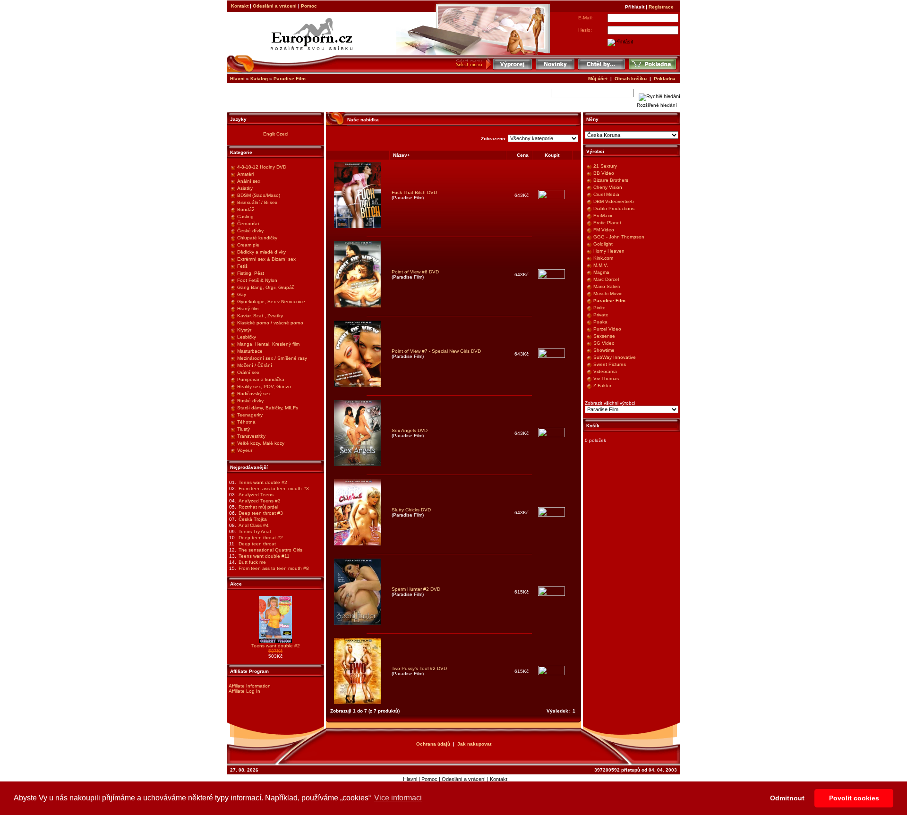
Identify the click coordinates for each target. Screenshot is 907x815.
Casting (245, 216)
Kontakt (239, 5)
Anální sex (248, 181)
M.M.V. (600, 265)
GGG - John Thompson (618, 236)
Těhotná (246, 421)
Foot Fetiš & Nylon (257, 280)
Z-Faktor (602, 385)
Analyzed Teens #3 (260, 500)
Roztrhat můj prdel (258, 506)
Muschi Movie (608, 293)
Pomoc (309, 5)
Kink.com (603, 258)
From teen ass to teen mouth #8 (274, 568)
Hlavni (237, 78)
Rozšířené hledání (657, 105)
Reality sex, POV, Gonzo (264, 386)
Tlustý (243, 429)
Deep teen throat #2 (261, 537)
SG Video (604, 343)
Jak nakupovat (474, 744)
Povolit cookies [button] (854, 798)
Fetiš (242, 266)
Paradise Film (290, 78)
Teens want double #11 (264, 556)
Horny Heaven (609, 251)
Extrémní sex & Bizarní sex (266, 259)
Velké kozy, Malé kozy (260, 443)
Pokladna (665, 78)
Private (600, 314)
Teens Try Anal (255, 531)
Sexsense (604, 336)
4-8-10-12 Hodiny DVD (261, 167)
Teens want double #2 (263, 482)
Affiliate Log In (244, 691)
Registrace (661, 6)
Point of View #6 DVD (415, 271)
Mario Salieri (606, 286)
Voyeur (244, 450)
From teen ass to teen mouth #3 (274, 488)
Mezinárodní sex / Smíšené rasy (272, 358)
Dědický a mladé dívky (261, 252)
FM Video (603, 229)
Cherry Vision (607, 187)
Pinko (599, 307)
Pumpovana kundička (260, 379)
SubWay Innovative (614, 357)
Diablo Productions (613, 208)
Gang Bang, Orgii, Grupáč (265, 287)
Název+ (401, 155)
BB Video (603, 173)
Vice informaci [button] (398, 798)
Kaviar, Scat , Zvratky (260, 315)
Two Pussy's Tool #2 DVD (419, 668)
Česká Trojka (253, 519)
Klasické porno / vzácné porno (270, 322)
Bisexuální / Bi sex (257, 202)
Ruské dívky (250, 400)
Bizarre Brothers (610, 180)
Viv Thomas (606, 378)
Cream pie (248, 244)
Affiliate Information (250, 685)
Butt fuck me (252, 562)
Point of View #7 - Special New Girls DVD (436, 351)
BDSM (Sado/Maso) (258, 195)
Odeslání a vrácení (275, 5)
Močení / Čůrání (254, 365)
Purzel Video (607, 328)
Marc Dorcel (606, 279)
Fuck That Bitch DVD (414, 192)
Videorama (605, 371)
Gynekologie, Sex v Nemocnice (271, 301)
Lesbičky (246, 337)
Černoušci (248, 223)
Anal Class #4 (254, 525)
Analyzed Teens (256, 494)
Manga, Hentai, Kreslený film (268, 344)
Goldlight (603, 243)
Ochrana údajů (433, 744)
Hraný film (247, 308)
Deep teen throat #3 (261, 513)
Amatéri (245, 174)
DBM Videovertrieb (613, 201)
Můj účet (598, 78)
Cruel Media (606, 194)
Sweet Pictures (609, 364)
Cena (523, 155)
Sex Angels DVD (410, 430)
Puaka (600, 321)
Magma (601, 272)
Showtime (604, 350)
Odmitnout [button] (787, 798)
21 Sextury (605, 166)
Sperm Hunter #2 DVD (416, 589)
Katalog (259, 78)
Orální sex (248, 372)
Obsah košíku (631, 78)
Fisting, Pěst (250, 273)
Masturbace (250, 351)
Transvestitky (251, 436)
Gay (241, 294)
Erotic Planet (607, 222)
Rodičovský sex (254, 393)
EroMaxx (602, 215)
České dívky (250, 230)
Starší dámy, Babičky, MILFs (267, 407)
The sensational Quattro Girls (270, 549)
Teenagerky (250, 414)
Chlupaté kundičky (257, 237)
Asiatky (245, 188)
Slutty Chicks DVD (411, 509)
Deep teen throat (257, 543)
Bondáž (245, 209)
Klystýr (244, 329)
